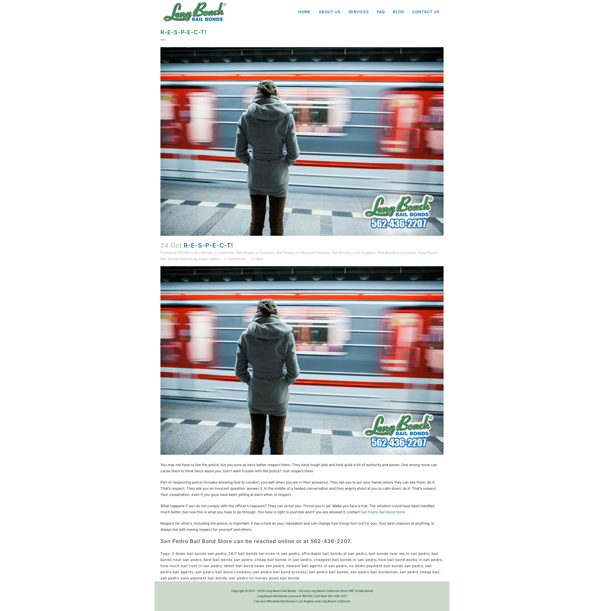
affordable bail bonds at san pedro (334, 553)
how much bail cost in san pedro (191, 566)
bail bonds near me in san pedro (399, 553)
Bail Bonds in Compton (255, 252)
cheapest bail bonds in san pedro (345, 559)
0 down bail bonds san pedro (199, 553)
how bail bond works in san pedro (410, 559)
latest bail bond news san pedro (254, 566)
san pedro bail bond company (223, 572)
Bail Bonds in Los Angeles (354, 252)
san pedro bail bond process (280, 572)
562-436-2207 (330, 541)
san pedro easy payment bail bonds (193, 578)
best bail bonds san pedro (228, 559)
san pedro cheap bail (419, 572)
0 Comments (235, 259)
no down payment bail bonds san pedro (386, 566)
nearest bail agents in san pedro (316, 566)
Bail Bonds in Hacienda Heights (303, 252)
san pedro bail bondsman (374, 572)
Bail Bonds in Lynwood (397, 252)
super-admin (209, 259)
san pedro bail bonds (328, 572)
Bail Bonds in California (214, 252)
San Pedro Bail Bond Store (383, 512)
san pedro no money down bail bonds (264, 578)
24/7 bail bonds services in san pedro (264, 553)
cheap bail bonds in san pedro (283, 559)
